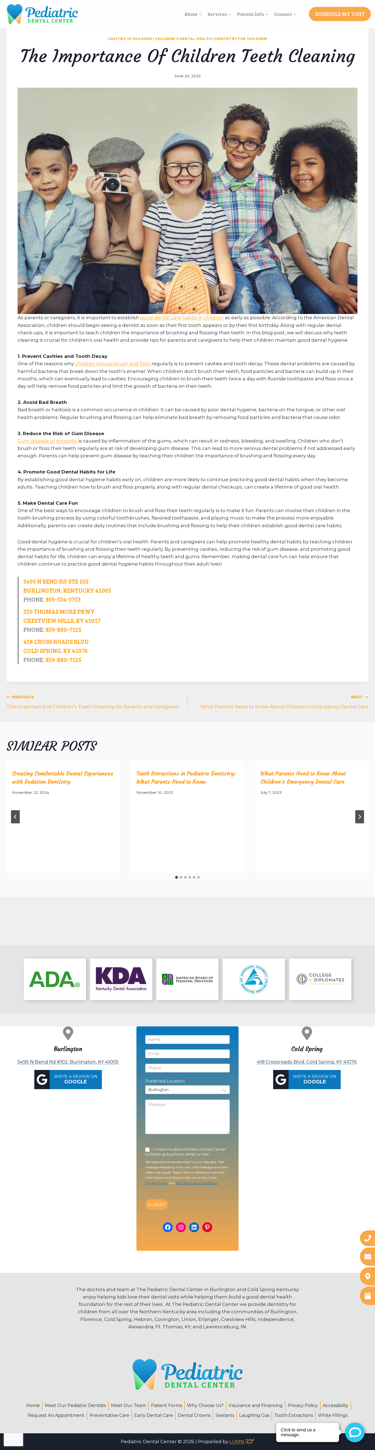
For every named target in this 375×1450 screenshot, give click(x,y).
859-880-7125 (63, 629)
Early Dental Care (153, 1415)
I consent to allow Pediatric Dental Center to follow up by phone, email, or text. (185, 1151)
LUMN (237, 1441)
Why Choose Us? (205, 1405)
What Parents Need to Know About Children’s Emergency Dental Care (284, 702)
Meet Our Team (128, 1405)
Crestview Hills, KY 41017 (61, 620)
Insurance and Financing (256, 1405)
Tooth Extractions (293, 1415)
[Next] (359, 816)
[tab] (176, 877)
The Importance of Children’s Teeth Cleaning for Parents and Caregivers (93, 702)
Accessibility (335, 1405)
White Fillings (333, 1415)
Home (33, 1405)
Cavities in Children (130, 39)
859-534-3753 (63, 599)
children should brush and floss (112, 363)
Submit (156, 1204)
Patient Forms (166, 1405)
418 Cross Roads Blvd (56, 641)
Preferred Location (166, 1081)
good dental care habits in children (182, 317)
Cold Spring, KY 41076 (55, 650)
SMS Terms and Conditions (196, 1183)
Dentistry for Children (241, 39)
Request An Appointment (56, 1415)
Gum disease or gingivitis (47, 441)
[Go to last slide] (15, 816)
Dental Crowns (194, 1415)
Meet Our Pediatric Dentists (75, 1405)
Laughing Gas (254, 1415)
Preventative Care (109, 1415)
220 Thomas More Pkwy (58, 611)
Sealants (225, 1415)
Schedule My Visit (340, 13)
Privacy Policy (156, 1183)
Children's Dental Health (183, 39)
